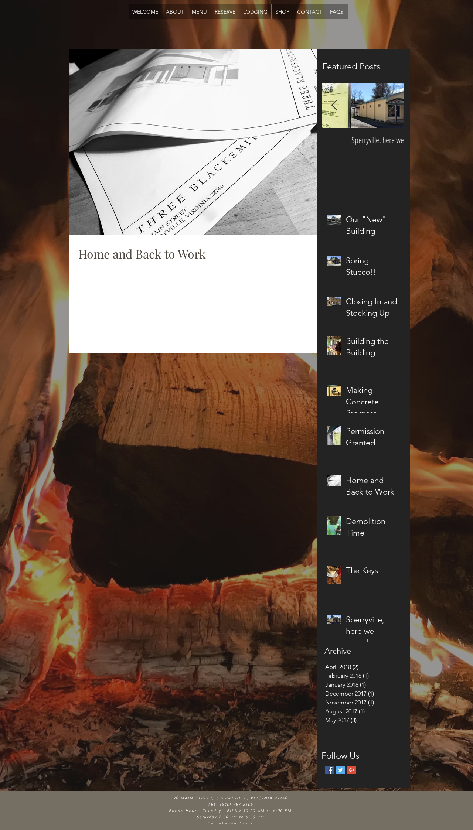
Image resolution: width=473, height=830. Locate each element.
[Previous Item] (334, 105)
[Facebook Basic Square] (329, 770)
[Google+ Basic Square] (351, 770)
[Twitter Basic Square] (340, 770)
